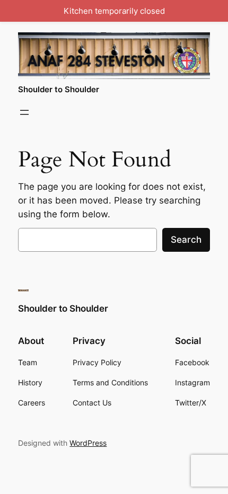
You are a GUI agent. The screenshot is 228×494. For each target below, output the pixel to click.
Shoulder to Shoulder (58, 89)
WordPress (88, 442)
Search (186, 239)
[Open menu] (24, 112)
